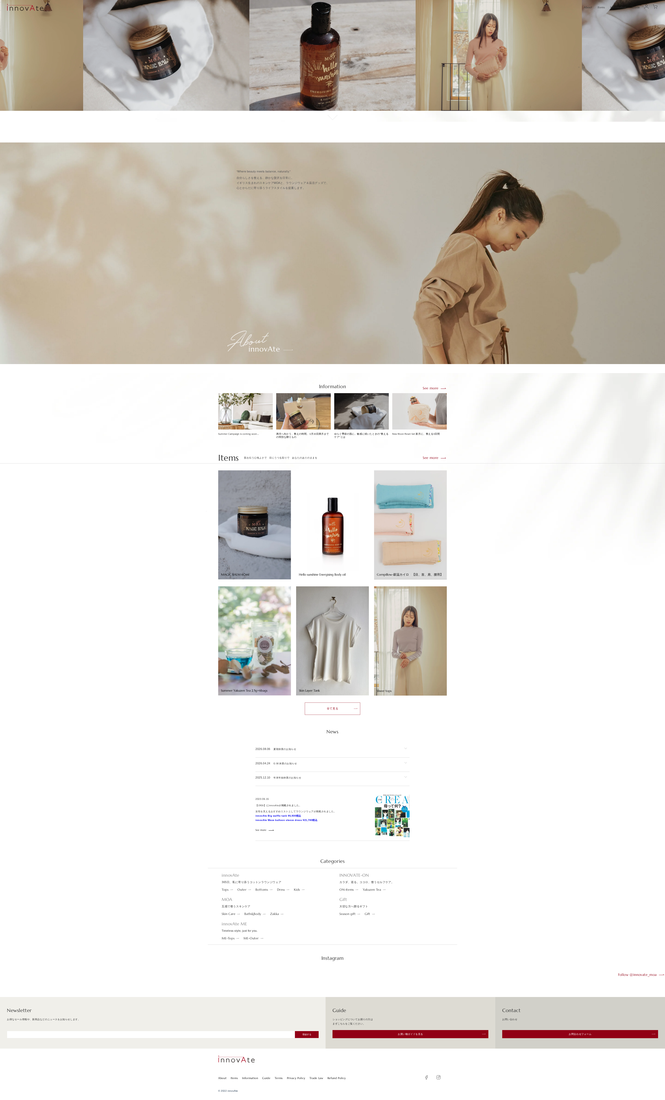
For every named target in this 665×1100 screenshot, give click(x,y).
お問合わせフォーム (580, 1034)
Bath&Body (252, 914)
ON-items (346, 890)
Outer (241, 890)
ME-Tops (228, 938)
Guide (636, 7)
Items (601, 7)
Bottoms (261, 890)
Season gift (347, 914)
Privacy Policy (296, 1078)
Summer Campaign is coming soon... (238, 433)
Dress (281, 890)
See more (430, 388)
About (588, 7)
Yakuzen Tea (372, 890)
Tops (225, 890)
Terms (279, 1078)
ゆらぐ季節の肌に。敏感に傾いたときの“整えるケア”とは (361, 435)
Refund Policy (336, 1078)
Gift (367, 914)
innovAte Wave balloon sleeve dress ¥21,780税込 (286, 820)
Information (618, 7)
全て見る (332, 708)
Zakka (274, 914)
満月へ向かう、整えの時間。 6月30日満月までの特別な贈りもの (302, 435)
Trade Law (316, 1078)
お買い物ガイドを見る (410, 1034)
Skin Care (228, 914)
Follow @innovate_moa (637, 975)
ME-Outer (251, 938)
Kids (297, 890)
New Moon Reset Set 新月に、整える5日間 (416, 433)
